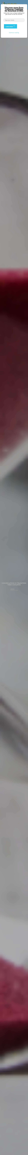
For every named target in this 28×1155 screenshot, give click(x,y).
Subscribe (10, 26)
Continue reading (14, 32)
